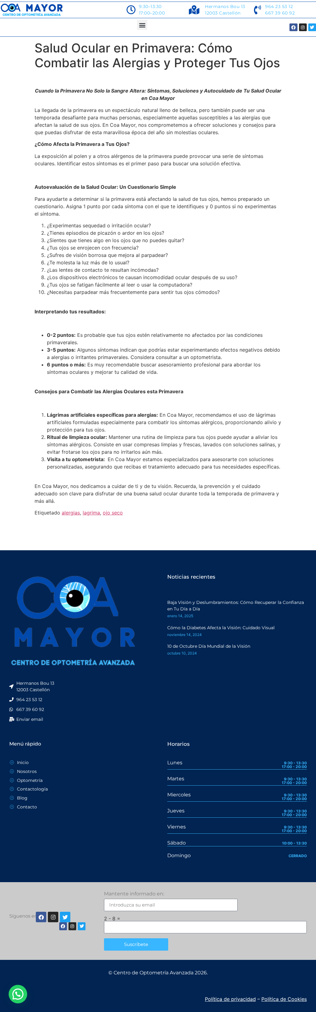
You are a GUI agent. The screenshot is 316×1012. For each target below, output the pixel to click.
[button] (142, 25)
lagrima (91, 513)
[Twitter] (312, 27)
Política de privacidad (230, 999)
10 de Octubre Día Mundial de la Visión (208, 646)
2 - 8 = (112, 918)
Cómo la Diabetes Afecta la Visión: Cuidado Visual (221, 627)
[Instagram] (303, 27)
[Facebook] (293, 27)
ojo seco (113, 513)
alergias (71, 513)
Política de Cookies (284, 999)
